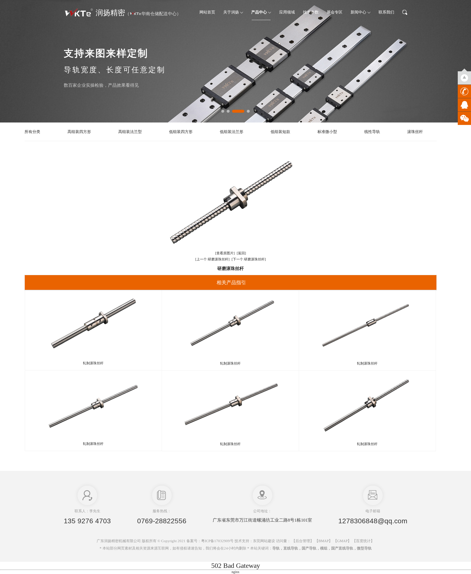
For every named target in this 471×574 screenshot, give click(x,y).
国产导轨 (309, 548)
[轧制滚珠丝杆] (93, 325)
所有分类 (32, 132)
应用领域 (287, 12)
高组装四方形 (79, 132)
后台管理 (302, 541)
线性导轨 (372, 132)
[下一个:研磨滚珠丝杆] (249, 259)
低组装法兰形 (231, 132)
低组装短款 (280, 132)
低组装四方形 (181, 132)
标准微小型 (327, 132)
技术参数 (311, 12)
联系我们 (386, 12)
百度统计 (363, 541)
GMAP (342, 541)
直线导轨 (290, 548)
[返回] (241, 253)
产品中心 (259, 12)
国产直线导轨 (342, 548)
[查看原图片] (225, 253)
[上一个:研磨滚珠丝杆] (212, 259)
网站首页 (207, 12)
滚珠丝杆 (415, 132)
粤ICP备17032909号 (217, 541)
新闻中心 (358, 12)
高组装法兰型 (130, 132)
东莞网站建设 (264, 541)
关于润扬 (231, 12)
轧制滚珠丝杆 (93, 363)
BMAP (323, 541)
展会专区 (334, 12)
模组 (323, 548)
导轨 (276, 548)
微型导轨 (364, 548)
